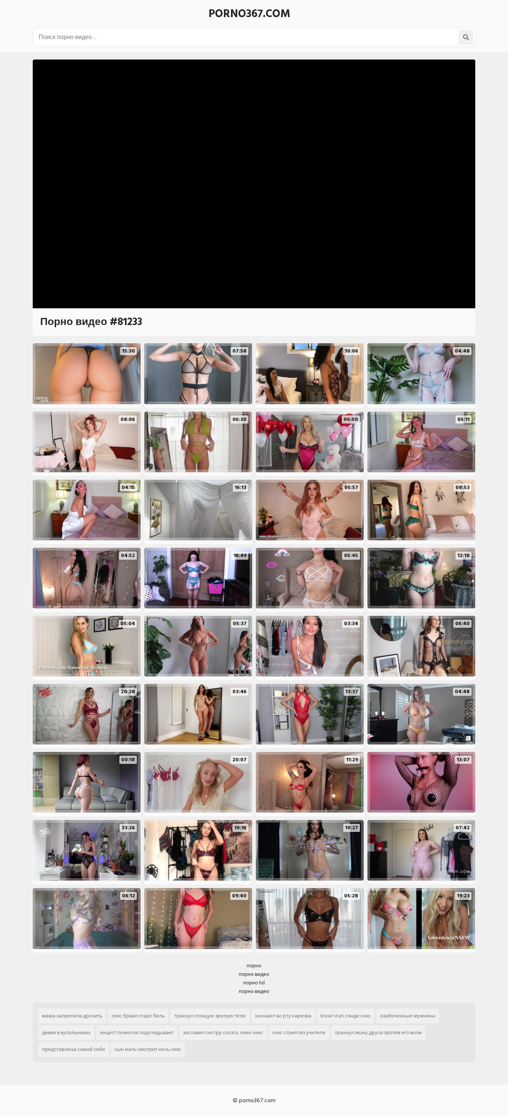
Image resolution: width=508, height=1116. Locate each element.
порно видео (254, 974)
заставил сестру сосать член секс (223, 1032)
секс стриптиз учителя (298, 1032)
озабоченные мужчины (407, 1016)
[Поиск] (466, 37)
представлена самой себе (73, 1049)
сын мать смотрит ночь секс (148, 1049)
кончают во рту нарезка (283, 1016)
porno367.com (249, 14)
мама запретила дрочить (72, 1016)
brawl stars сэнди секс (346, 1016)
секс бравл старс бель (138, 1016)
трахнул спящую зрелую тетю (210, 1016)
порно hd (254, 982)
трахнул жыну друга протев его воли (378, 1032)
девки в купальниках (66, 1032)
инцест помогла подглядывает (137, 1032)
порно (254, 965)
